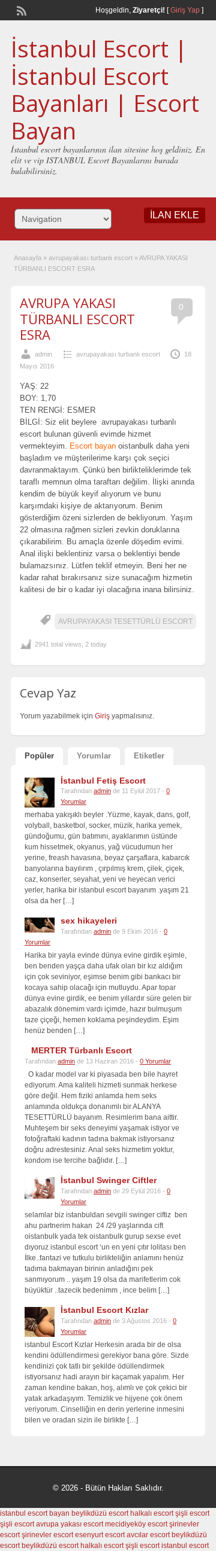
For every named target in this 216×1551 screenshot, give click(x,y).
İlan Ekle (174, 215)
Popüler (39, 755)
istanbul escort (185, 1545)
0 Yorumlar (155, 1061)
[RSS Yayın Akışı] (20, 9)
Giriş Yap (185, 10)
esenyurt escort (100, 1535)
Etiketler (149, 755)
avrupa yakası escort (69, 1524)
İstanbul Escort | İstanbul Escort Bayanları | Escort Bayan (105, 89)
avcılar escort (148, 1535)
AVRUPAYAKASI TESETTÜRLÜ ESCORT (125, 621)
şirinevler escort (47, 1535)
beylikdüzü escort (99, 1513)
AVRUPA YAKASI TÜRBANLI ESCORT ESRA (77, 318)
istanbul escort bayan (35, 1513)
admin (43, 354)
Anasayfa (27, 257)
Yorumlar (94, 755)
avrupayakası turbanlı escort (91, 257)
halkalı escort (151, 1513)
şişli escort (192, 1513)
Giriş (103, 716)
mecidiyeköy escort (136, 1524)
